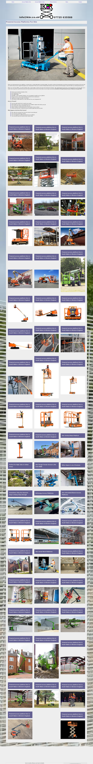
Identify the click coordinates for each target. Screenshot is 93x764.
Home (13, 1)
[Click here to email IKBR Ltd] (46, 11)
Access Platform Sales (40, 1)
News (67, 1)
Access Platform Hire (26, 1)
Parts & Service (53, 1)
